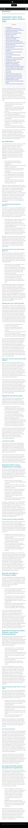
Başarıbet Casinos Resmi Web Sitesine (14, 33)
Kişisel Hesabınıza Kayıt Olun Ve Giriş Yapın (14, 46)
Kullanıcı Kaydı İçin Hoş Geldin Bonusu (13, 73)
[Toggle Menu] (26, 9)
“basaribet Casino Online (11, 60)
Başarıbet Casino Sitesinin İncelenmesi (14, 76)
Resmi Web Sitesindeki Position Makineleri (14, 83)
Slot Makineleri (9, 27)
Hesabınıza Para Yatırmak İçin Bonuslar (14, 59)
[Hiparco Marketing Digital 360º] (14, 2)
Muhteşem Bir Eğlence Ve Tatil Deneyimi (14, 78)
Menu (14, 5)
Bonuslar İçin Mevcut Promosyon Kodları (14, 41)
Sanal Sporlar (8, 72)
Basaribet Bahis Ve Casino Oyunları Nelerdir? (15, 57)
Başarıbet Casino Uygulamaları (12, 63)
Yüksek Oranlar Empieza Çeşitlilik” (13, 40)
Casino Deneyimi (9, 53)
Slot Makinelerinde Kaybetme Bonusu (13, 28)
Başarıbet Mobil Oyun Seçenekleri (13, 62)
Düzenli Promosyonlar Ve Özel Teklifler (14, 52)
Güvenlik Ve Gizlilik (10, 36)
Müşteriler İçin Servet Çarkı (11, 34)
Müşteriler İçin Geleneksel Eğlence (13, 65)
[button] (1, 9)
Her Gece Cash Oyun (10, 47)
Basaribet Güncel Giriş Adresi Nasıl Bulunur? (15, 30)
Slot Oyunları (8, 70)
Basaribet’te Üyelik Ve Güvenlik (12, 79)
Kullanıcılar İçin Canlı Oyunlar (12, 31)
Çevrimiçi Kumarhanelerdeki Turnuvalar (14, 75)
